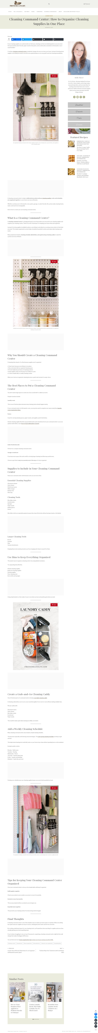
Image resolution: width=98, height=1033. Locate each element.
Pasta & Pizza (86, 142)
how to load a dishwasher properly (30, 423)
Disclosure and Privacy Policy (72, 11)
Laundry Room (49, 15)
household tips (36, 943)
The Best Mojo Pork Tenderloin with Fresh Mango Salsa (51, 950)
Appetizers (79, 155)
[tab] (35, 1019)
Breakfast (79, 105)
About (60, 11)
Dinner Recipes (80, 141)
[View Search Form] (49, 4)
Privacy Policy (23, 1031)
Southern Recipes (81, 158)
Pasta (79, 118)
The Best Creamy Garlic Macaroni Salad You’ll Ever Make (83, 149)
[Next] (60, 1000)
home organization (28, 943)
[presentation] (17, 992)
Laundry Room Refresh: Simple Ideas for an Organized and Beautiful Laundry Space (21, 950)
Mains (79, 131)
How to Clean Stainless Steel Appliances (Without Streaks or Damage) (16, 1008)
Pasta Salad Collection (83, 144)
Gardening (39, 11)
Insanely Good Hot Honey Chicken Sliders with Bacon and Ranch (83, 162)
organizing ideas (57, 943)
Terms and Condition (13, 1031)
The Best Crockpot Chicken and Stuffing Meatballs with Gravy (83, 175)
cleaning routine (11, 943)
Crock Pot (79, 170)
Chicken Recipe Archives (83, 169)
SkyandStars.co (86, 1031)
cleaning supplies (46, 198)
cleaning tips (19, 943)
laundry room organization (47, 943)
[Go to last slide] (11, 1000)
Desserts (79, 111)
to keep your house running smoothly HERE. (36, 939)
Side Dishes (79, 145)
